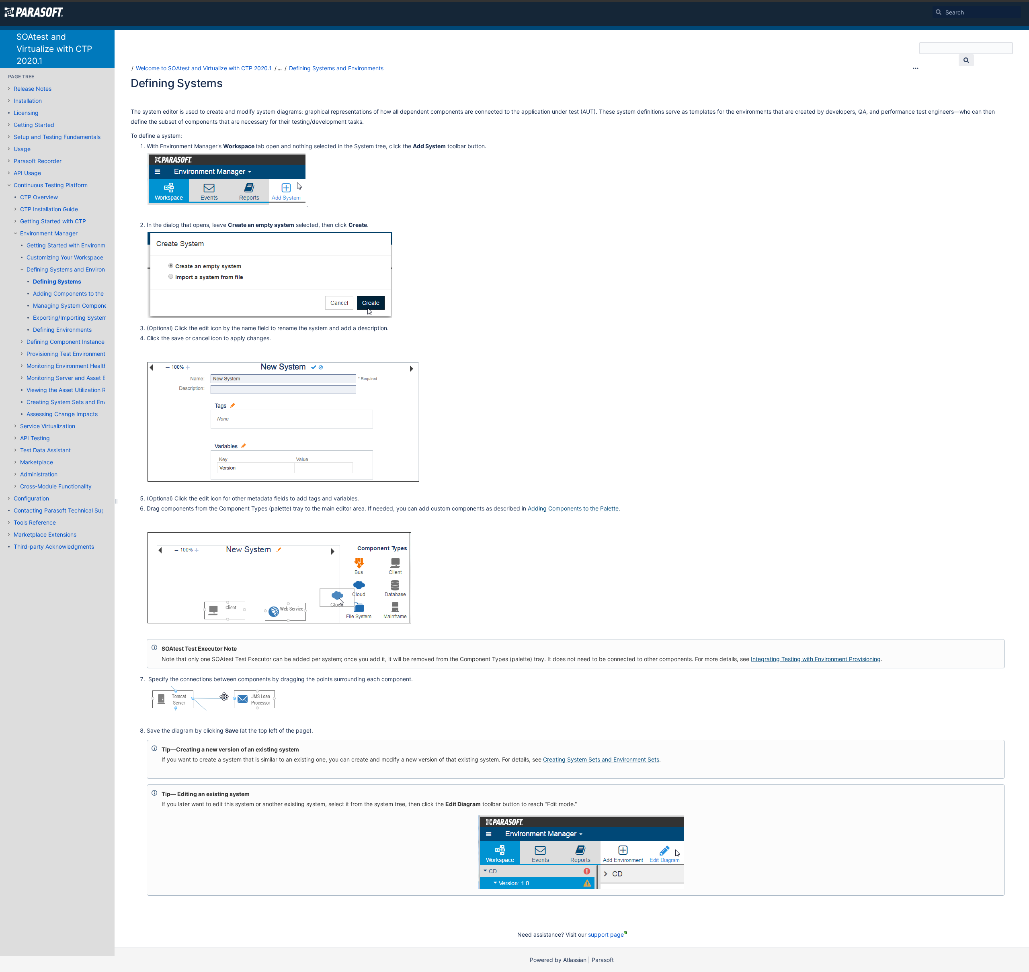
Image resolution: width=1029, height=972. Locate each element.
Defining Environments (62, 329)
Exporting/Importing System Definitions (84, 317)
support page (606, 934)
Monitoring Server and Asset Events (73, 377)
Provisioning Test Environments (67, 353)
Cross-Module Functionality (56, 486)
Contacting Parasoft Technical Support (65, 510)
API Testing (35, 438)
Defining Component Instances (67, 341)
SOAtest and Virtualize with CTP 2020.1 (54, 49)
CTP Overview (39, 197)
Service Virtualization (47, 426)
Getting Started (34, 124)
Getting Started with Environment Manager (83, 245)
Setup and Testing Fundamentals (57, 136)
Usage (22, 148)
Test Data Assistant (45, 450)
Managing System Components (74, 305)
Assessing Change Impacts (62, 413)
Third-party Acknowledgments (54, 546)
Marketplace (36, 462)
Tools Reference (35, 522)
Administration (38, 474)
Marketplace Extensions (45, 534)
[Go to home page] (34, 12)
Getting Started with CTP (53, 221)
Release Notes (32, 88)
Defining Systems (57, 281)
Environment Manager (49, 233)
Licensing (26, 112)
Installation (28, 100)
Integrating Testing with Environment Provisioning (816, 658)
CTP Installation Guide (49, 209)
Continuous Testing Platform (51, 185)
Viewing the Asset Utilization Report (73, 389)
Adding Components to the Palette (78, 293)
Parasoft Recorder (37, 160)
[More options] (915, 68)
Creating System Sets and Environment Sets (85, 401)
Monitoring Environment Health (67, 365)
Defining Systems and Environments (74, 269)
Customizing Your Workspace (65, 257)
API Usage (27, 172)
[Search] (938, 12)
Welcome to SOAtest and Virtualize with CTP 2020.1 (204, 68)
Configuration (31, 498)
